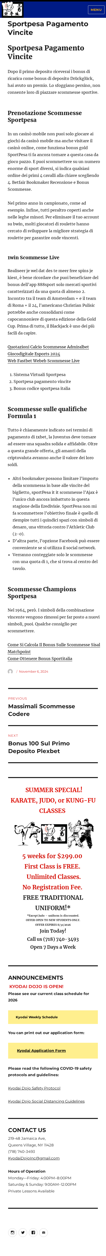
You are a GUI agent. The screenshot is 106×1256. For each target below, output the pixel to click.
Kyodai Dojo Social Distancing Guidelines (46, 1101)
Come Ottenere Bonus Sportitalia (40, 658)
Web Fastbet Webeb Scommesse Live (44, 360)
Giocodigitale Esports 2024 (34, 353)
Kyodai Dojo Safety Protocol (34, 1088)
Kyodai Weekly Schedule (37, 1017)
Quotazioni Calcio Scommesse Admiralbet (48, 346)
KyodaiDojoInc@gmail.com (34, 1158)
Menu (96, 10)
